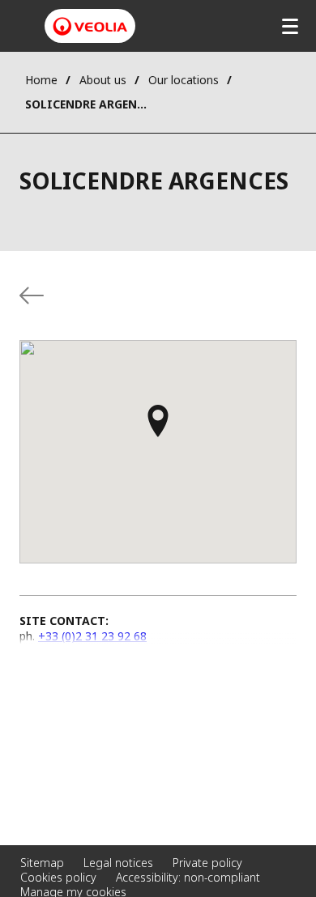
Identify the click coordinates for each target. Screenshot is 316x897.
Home (41, 79)
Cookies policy (58, 877)
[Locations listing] (31, 295)
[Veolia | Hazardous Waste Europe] (90, 26)
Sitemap (42, 862)
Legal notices (118, 862)
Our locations (183, 79)
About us (102, 79)
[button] (158, 428)
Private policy (207, 862)
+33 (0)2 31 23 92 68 (92, 636)
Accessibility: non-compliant (188, 877)
